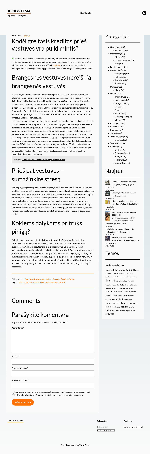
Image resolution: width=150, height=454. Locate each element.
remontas (119, 303)
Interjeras (119, 103)
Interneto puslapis (20, 380)
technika (131, 307)
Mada (117, 90)
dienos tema (128, 273)
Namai (113, 93)
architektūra (120, 97)
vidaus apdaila (121, 116)
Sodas (117, 110)
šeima (133, 310)
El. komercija (120, 153)
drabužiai (116, 277)
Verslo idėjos (120, 163)
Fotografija (120, 73)
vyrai (128, 310)
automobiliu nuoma (115, 270)
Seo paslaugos (115, 307)
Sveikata (114, 133)
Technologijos (116, 136)
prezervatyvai (128, 299)
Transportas (115, 143)
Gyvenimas (29, 279)
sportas (124, 307)
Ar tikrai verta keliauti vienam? (124, 212)
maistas (109, 291)
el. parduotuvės (125, 277)
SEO (117, 63)
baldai (129, 269)
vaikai (108, 310)
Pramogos (114, 130)
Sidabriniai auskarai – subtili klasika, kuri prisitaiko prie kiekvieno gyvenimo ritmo (120, 221)
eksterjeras (120, 100)
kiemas (118, 107)
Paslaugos (56, 279)
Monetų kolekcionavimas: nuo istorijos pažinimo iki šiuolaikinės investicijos (121, 204)
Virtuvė (118, 120)
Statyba (118, 113)
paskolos (117, 295)
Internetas (115, 53)
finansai (22, 282)
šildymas (109, 313)
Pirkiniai (119, 50)
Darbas (118, 150)
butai (121, 273)
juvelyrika (108, 285)
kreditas (56, 65)
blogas (135, 270)
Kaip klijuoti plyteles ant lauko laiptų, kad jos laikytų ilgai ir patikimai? (120, 185)
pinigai (119, 299)
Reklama (119, 160)
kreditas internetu (51, 282)
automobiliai (114, 265)
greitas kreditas (31, 282)
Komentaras (18, 328)
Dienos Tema (19, 11)
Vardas (15, 356)
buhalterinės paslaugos (111, 273)
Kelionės (119, 77)
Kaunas (114, 285)
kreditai (121, 284)
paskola (108, 295)
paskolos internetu (128, 295)
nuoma (126, 292)
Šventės (72, 279)
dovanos (108, 277)
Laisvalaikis (115, 70)
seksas (135, 303)
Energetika (120, 156)
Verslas (113, 146)
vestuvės (62, 282)
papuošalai (132, 292)
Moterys (49, 279)
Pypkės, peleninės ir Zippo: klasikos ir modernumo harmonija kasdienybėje (122, 240)
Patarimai (64, 279)
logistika (129, 288)
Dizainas (119, 140)
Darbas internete (122, 60)
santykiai (129, 303)
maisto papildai (118, 292)
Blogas (118, 57)
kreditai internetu (132, 285)
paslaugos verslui (110, 299)
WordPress (84, 445)
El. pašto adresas (20, 368)
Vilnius (122, 310)
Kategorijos (102, 427)
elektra (134, 277)
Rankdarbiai (120, 80)
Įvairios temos (39, 279)
